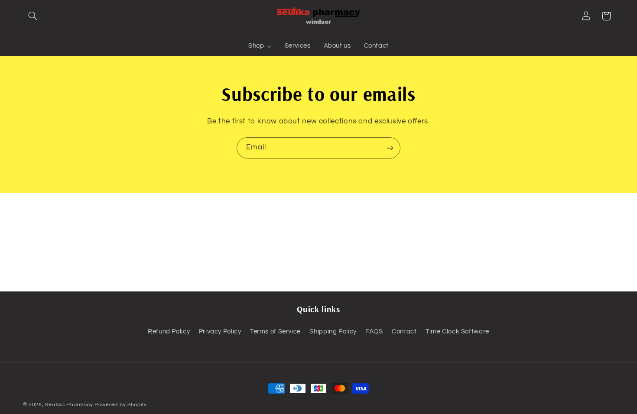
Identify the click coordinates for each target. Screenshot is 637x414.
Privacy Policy (220, 331)
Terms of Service (275, 331)
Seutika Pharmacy (69, 404)
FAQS (374, 331)
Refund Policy (169, 331)
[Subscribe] (390, 147)
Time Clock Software (457, 331)
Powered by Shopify (120, 404)
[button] (33, 16)
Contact (404, 331)
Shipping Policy (332, 331)
